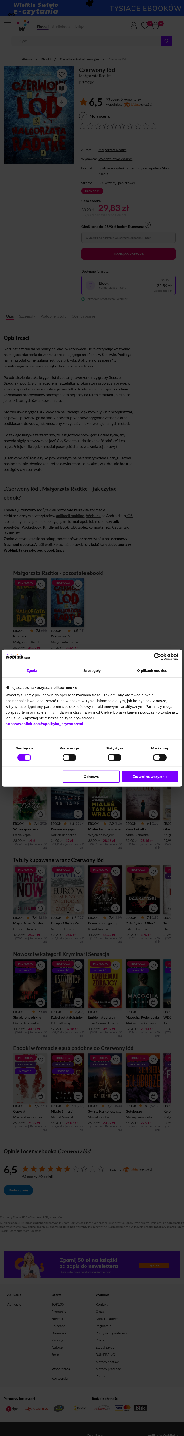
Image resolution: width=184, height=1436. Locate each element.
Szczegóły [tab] (92, 670)
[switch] (69, 757)
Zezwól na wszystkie (150, 777)
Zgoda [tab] (32, 670)
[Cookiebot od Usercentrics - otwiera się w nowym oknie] (157, 656)
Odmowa (91, 777)
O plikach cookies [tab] (152, 670)
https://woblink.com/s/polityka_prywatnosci (44, 724)
